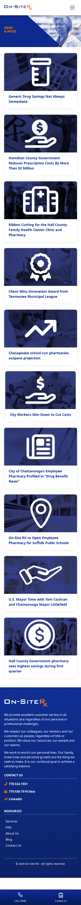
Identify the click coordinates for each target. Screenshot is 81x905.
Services (11, 821)
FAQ (8, 827)
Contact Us (13, 845)
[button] (72, 7)
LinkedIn (15, 799)
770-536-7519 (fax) (22, 791)
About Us (12, 833)
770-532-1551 (18, 784)
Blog (9, 839)
